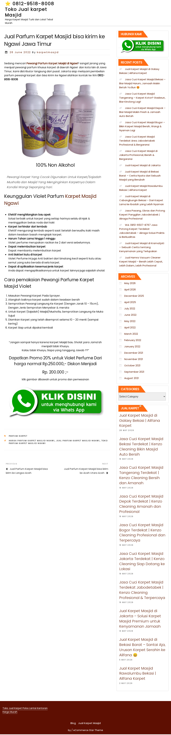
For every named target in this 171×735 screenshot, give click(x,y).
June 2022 (130, 315)
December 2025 (134, 296)
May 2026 (130, 283)
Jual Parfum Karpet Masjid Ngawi (78, 440)
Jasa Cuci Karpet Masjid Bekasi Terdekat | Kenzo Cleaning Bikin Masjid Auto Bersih (141, 446)
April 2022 (130, 327)
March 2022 (131, 334)
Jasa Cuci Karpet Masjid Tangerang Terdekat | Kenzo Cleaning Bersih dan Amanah (141, 475)
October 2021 (132, 365)
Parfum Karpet (18, 436)
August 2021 (131, 378)
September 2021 (134, 371)
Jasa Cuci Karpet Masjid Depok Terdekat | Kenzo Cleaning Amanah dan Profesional (141, 504)
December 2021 (133, 353)
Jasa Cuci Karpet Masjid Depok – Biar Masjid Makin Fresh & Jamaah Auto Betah (142, 112)
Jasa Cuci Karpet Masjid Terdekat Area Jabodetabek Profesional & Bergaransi (137, 140)
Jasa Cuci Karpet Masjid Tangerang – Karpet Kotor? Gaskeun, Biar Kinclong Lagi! (142, 97)
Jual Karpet (130, 408)
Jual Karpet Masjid (89, 723)
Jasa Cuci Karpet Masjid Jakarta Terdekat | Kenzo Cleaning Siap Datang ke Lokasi (142, 561)
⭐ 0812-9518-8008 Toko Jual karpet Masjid (29, 9)
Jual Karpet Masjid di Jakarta (142, 165)
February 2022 (132, 340)
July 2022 (129, 308)
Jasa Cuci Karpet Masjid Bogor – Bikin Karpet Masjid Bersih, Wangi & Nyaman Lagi (142, 126)
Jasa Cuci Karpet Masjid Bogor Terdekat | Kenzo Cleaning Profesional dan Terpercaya (142, 532)
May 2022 (129, 321)
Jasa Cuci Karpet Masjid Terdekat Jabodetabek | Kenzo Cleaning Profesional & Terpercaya (142, 590)
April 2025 (130, 302)
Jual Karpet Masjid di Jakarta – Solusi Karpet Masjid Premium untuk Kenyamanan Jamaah (140, 618)
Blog (73, 723)
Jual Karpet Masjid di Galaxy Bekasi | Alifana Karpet (139, 420)
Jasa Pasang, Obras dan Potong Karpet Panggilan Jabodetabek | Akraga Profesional (142, 214)
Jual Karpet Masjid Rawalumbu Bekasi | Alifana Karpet (137, 673)
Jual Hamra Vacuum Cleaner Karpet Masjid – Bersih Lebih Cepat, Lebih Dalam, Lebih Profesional (141, 261)
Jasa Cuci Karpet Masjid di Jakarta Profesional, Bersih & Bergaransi (138, 155)
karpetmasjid (48, 52)
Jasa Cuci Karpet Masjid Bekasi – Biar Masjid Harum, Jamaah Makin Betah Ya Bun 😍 (142, 83)
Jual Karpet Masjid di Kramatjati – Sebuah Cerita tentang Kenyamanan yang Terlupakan (141, 247)
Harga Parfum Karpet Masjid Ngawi (32, 440)
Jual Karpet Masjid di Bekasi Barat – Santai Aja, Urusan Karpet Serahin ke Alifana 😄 (142, 647)
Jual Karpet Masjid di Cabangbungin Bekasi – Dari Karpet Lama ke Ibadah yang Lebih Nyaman (141, 200)
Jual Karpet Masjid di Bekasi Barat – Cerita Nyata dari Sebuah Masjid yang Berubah (140, 175)
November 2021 (133, 359)
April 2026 (130, 289)
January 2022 (132, 346)
